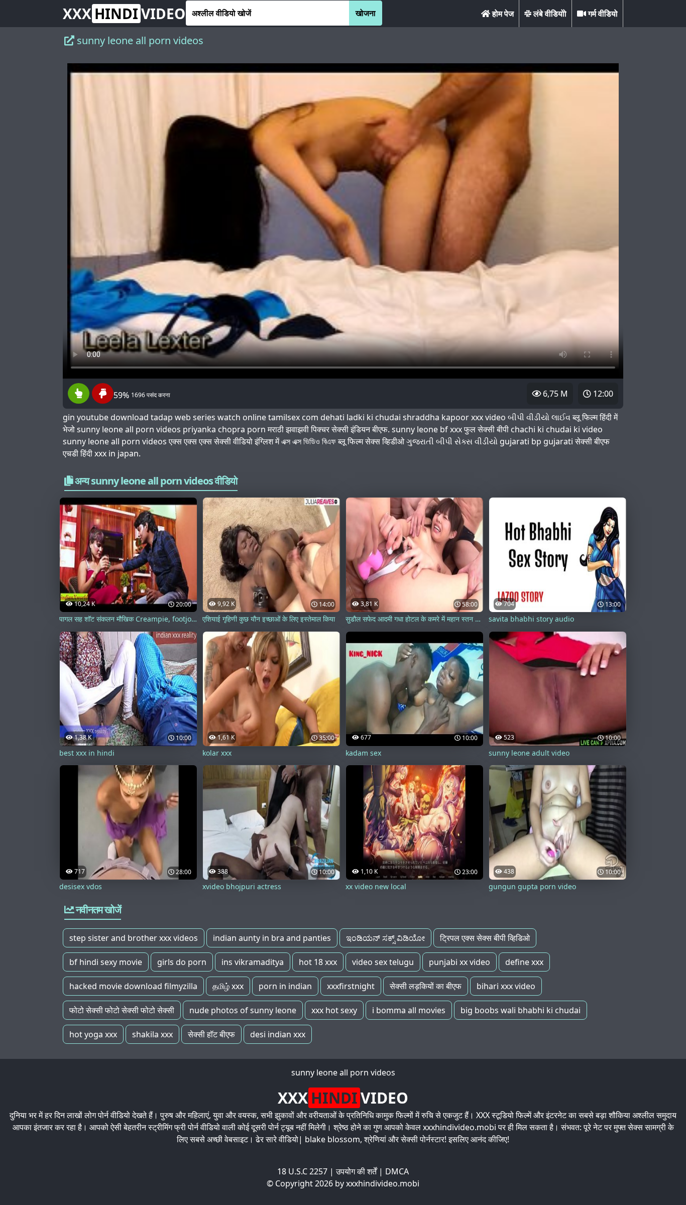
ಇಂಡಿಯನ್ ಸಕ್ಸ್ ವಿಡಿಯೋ (385, 937)
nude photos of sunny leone (242, 1010)
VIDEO (124, 13)
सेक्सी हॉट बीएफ (211, 1034)
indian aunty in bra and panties (272, 937)
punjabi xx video (459, 962)
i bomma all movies (408, 1010)
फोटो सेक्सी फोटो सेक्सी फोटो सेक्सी (121, 1010)
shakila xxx (152, 1034)
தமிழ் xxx (228, 986)
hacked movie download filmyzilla (133, 986)
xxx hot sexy (334, 1010)
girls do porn (181, 962)
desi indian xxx (277, 1034)
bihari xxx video (506, 986)
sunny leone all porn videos (343, 1072)
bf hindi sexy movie (105, 962)
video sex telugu (383, 962)
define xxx (524, 962)
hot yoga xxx (93, 1034)
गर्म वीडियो (602, 13)
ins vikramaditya (252, 962)
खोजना (366, 13)
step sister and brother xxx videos (133, 937)
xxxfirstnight (351, 986)
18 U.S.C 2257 (302, 1171)
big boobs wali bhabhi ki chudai (521, 1010)
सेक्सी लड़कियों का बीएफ (426, 986)
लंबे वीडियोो (548, 13)
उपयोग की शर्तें (356, 1171)
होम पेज (502, 13)
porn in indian (285, 986)
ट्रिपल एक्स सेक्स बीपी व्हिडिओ (485, 937)
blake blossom (332, 1139)
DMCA (397, 1171)
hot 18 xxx (318, 962)
